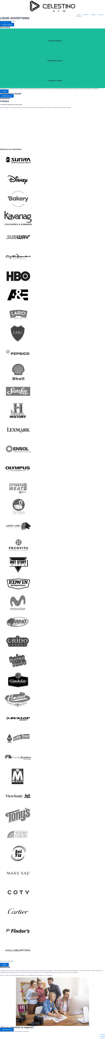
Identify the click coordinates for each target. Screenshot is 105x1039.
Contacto (101, 14)
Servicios (85, 14)
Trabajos (93, 14)
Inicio (79, 14)
